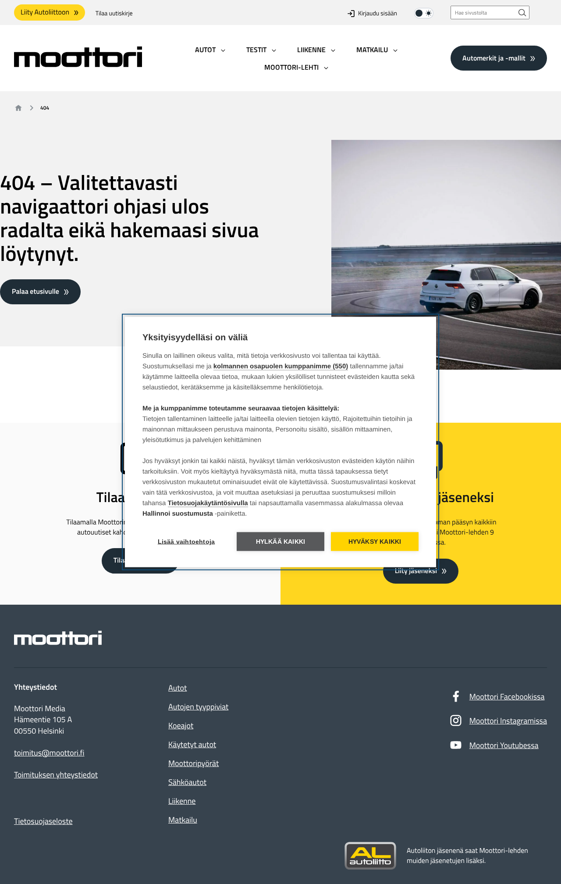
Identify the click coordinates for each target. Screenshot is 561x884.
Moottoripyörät (193, 763)
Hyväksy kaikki (374, 541)
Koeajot (180, 725)
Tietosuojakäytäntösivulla (208, 503)
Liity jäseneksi (416, 571)
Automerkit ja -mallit (493, 58)
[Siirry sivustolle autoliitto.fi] (370, 856)
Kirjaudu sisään (377, 13)
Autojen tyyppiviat (198, 707)
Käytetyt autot (192, 744)
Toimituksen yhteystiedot (56, 775)
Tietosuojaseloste (43, 821)
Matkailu (182, 820)
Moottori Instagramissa (508, 721)
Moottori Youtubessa (504, 745)
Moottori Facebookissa (507, 696)
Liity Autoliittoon (45, 12)
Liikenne (181, 801)
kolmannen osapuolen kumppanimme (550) (280, 366)
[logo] (78, 64)
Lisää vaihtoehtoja (186, 541)
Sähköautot (187, 782)
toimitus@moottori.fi (49, 753)
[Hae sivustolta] (522, 12)
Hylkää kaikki (280, 541)
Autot (177, 688)
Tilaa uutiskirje (114, 13)
